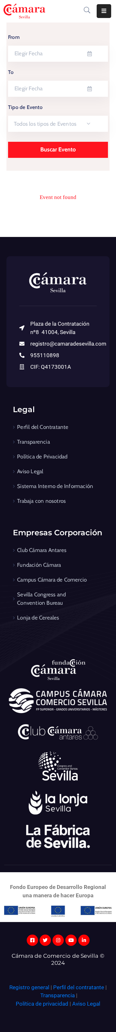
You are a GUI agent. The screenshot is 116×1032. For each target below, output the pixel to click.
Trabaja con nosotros (41, 501)
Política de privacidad (42, 1003)
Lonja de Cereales (38, 617)
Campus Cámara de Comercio (52, 579)
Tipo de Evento (25, 107)
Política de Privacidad (42, 456)
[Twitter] (45, 940)
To (11, 72)
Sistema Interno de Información (55, 486)
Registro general (30, 987)
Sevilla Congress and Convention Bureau (41, 598)
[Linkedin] (84, 940)
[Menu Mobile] (104, 11)
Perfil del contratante (78, 987)
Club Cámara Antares (41, 550)
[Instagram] (58, 940)
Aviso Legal (30, 471)
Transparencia (33, 442)
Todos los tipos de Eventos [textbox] (45, 124)
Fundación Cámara (39, 565)
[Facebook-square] (32, 940)
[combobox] (58, 124)
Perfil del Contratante (42, 427)
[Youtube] (71, 940)
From (14, 37)
